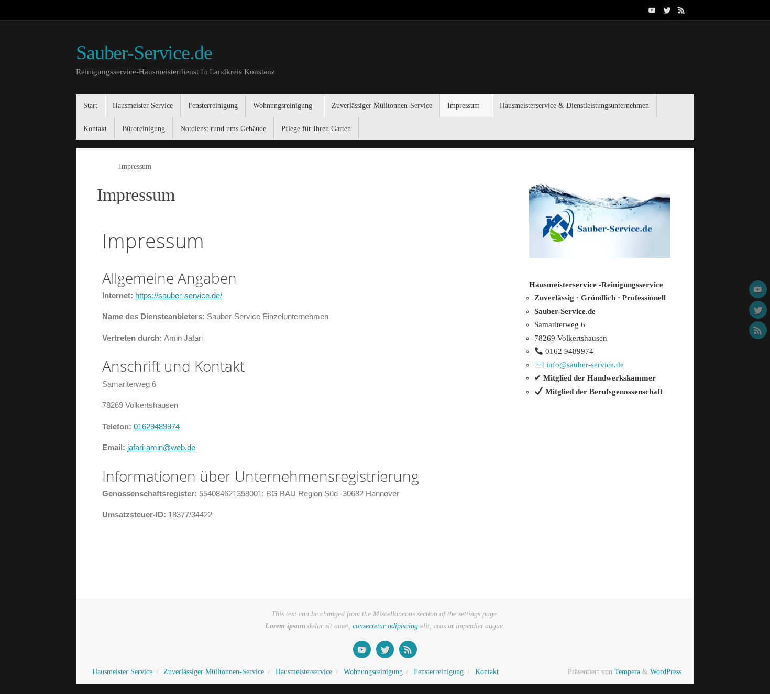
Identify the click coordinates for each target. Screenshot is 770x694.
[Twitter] (666, 10)
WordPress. (667, 672)
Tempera (627, 672)
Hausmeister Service (122, 672)
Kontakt (487, 672)
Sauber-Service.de (144, 52)
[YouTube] (652, 10)
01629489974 (157, 426)
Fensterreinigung (439, 672)
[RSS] (681, 10)
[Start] (102, 166)
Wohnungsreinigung (373, 672)
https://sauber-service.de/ (178, 295)
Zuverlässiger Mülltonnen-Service (213, 672)
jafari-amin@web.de (161, 447)
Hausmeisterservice (304, 672)
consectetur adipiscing (385, 626)
